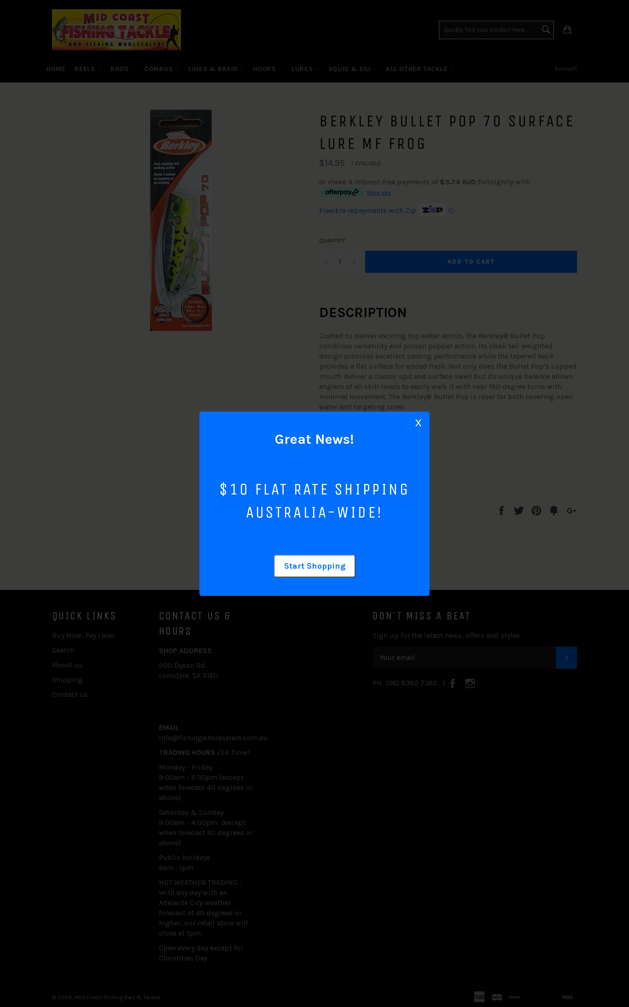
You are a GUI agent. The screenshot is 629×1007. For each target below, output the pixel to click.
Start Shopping (314, 566)
